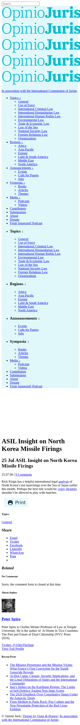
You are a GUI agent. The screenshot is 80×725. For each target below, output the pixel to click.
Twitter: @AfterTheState (18, 645)
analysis (63, 481)
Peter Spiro (11, 619)
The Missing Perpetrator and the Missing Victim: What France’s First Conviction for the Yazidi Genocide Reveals (41, 668)
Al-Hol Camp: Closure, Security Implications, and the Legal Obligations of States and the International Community (43, 679)
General (7, 522)
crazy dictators (67, 489)
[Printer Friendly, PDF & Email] (16, 506)
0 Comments (23, 474)
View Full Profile (13, 648)
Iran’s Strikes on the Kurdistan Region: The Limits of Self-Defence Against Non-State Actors (42, 688)
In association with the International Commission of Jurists (39, 91)
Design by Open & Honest (40, 716)
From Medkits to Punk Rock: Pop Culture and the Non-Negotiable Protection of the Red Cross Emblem (42, 705)
